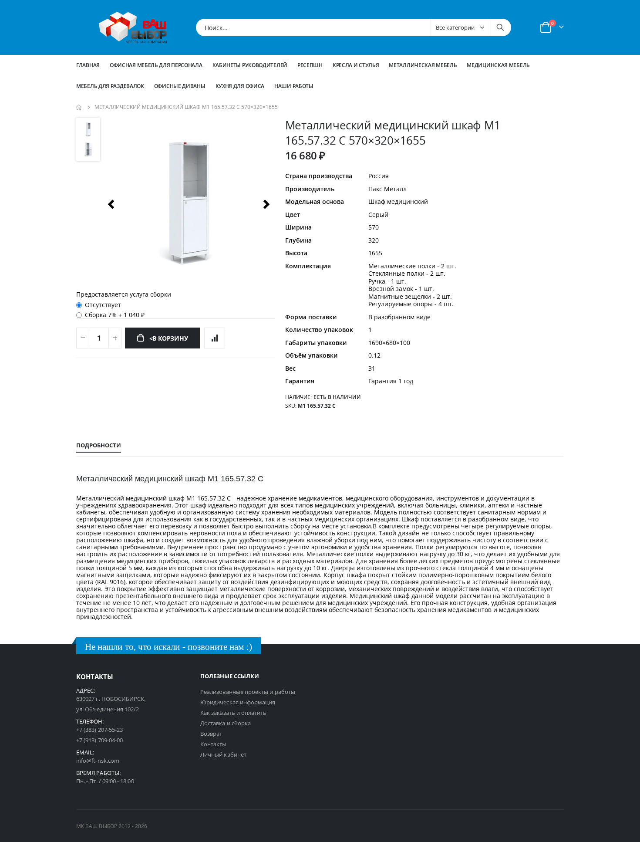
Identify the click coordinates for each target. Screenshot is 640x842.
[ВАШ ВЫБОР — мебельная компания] (132, 27)
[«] (110, 204)
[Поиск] (500, 27)
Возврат (211, 733)
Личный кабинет (223, 754)
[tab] (98, 446)
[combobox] (353, 27)
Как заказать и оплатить (233, 713)
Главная (88, 65)
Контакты (213, 744)
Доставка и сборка (225, 723)
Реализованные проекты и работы (247, 692)
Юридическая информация (237, 702)
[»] (266, 204)
